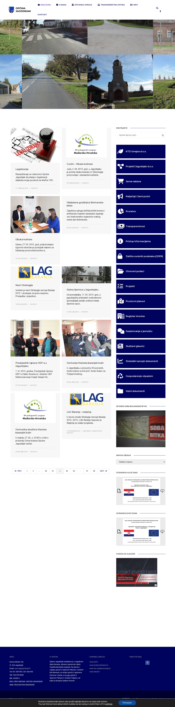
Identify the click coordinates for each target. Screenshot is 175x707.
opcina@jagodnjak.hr (23, 668)
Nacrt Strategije (24, 285)
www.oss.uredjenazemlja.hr (100, 668)
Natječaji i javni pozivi (92, 431)
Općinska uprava (83, 5)
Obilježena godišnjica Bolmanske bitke (85, 204)
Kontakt (42, 15)
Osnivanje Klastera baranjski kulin (85, 363)
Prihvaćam (127, 703)
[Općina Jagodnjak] (20, 9)
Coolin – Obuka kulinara (80, 164)
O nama (62, 5)
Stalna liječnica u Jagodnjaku (82, 289)
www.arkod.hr (95, 672)
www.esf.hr (94, 662)
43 (67, 471)
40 (46, 471)
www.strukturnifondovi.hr (99, 665)
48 (94, 471)
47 (87, 471)
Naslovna (46, 5)
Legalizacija (21, 169)
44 (74, 471)
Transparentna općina (113, 5)
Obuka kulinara (23, 239)
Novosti (34, 188)
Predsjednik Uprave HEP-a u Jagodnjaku (31, 364)
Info (135, 5)
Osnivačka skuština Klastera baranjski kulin (31, 431)
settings (108, 704)
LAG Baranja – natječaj (79, 412)
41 (53, 471)
